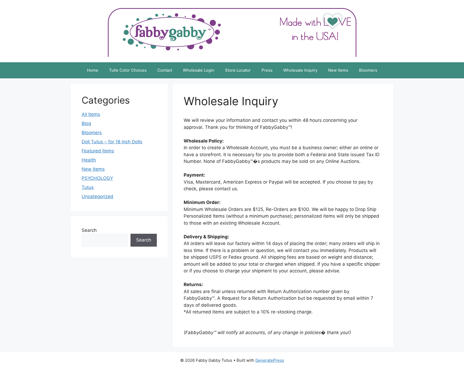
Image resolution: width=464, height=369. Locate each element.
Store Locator (238, 70)
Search (89, 230)
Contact (164, 70)
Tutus (88, 187)
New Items (338, 70)
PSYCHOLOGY (97, 178)
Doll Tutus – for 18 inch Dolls (112, 141)
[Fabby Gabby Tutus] (232, 31)
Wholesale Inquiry (300, 70)
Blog (86, 123)
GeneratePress (269, 360)
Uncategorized (97, 196)
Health (89, 160)
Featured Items (98, 151)
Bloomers (368, 70)
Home (92, 70)
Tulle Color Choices (128, 70)
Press (267, 70)
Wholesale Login (198, 70)
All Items (91, 114)
